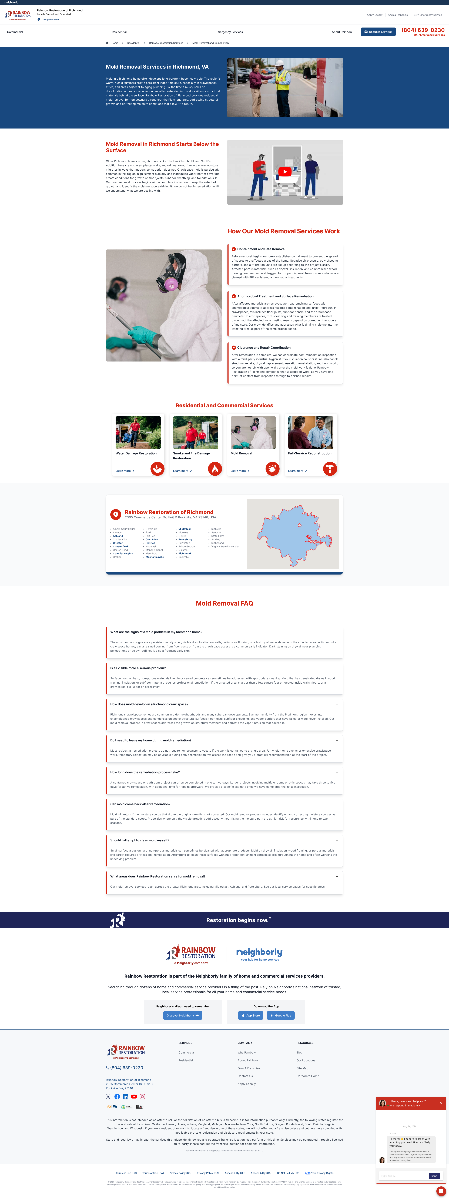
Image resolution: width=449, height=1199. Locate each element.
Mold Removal (241, 453)
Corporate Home (308, 1076)
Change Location (50, 19)
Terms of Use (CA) (153, 1172)
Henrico (150, 542)
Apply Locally (247, 1084)
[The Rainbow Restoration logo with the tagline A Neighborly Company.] (191, 954)
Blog (300, 1052)
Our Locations (306, 1060)
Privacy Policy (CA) (208, 1172)
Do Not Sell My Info (288, 1172)
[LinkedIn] (125, 1096)
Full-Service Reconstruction (309, 453)
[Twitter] (109, 1096)
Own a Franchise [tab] (398, 14)
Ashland (118, 535)
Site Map (302, 1068)
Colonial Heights (123, 553)
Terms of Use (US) (126, 1172)
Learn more (123, 470)
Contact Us (245, 1076)
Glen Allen (152, 539)
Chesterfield (120, 546)
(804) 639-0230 (126, 1067)
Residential (186, 1060)
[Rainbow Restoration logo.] (17, 15)
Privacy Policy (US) (180, 1172)
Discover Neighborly (180, 1015)
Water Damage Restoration (136, 453)
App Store (253, 1015)
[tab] (15, 31)
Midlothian (185, 528)
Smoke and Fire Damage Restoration (191, 455)
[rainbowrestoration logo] (136, 1051)
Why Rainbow (247, 1052)
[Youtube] (134, 1096)
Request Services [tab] (380, 31)
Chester (118, 542)
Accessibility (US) (235, 1172)
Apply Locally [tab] (375, 14)
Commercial (187, 1052)
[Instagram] (142, 1096)
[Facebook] (117, 1096)
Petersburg (185, 539)
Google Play (283, 1015)
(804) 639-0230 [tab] (423, 30)
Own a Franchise (249, 1068)
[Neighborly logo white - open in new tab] (11, 2)
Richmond (185, 553)
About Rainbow (248, 1060)
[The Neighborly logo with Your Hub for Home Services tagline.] (259, 954)
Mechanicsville (155, 556)
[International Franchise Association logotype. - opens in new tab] (126, 1107)
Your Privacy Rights (322, 1172)
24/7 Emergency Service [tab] (428, 14)
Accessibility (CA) (261, 1172)
